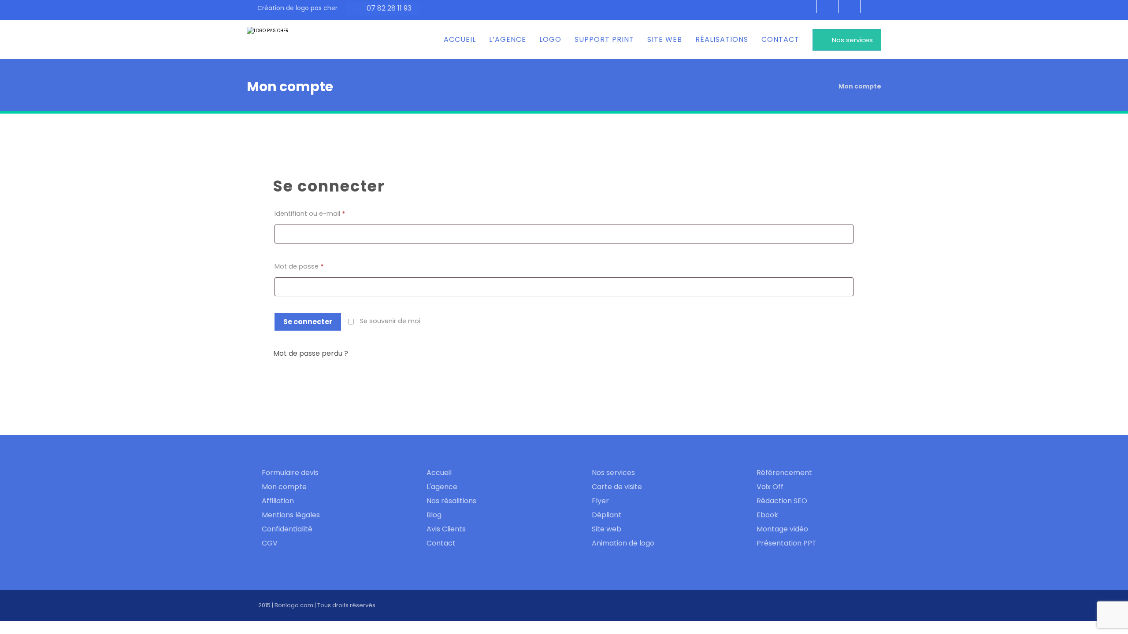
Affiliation (278, 501)
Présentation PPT (786, 543)
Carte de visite (617, 487)
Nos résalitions (451, 501)
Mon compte (284, 487)
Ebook (767, 515)
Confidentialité (287, 529)
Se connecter (307, 322)
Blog (434, 515)
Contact (441, 543)
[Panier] (872, 9)
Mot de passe (299, 266)
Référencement (784, 473)
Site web (606, 529)
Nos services (613, 473)
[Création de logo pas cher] (280, 39)
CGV (270, 543)
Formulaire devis (290, 473)
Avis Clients (446, 529)
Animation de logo (623, 543)
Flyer (600, 501)
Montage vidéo (782, 529)
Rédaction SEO (782, 501)
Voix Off (770, 487)
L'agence (442, 487)
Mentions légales (291, 515)
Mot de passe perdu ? (310, 353)
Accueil (439, 473)
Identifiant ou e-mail (310, 213)
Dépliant (606, 515)
